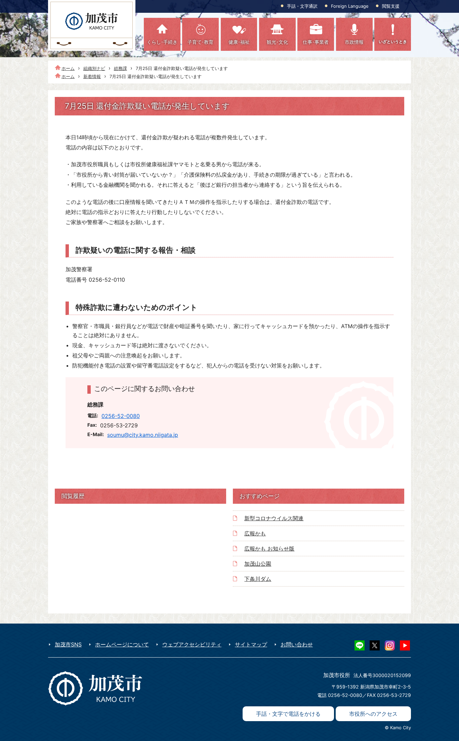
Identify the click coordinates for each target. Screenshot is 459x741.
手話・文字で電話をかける (288, 713)
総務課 (120, 68)
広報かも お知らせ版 (269, 548)
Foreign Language (350, 6)
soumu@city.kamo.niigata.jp (142, 434)
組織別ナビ (94, 68)
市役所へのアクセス (373, 713)
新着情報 (92, 76)
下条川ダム (257, 578)
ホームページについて (122, 644)
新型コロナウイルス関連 (273, 518)
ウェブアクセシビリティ (191, 644)
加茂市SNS (68, 644)
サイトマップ (251, 644)
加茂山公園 (257, 563)
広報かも (255, 533)
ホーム (68, 68)
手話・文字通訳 (302, 6)
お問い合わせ (297, 644)
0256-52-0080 (120, 416)
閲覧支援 (391, 6)
